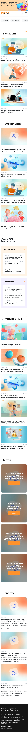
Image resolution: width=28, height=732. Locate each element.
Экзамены (5, 20)
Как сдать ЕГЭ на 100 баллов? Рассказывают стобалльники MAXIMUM (12, 265)
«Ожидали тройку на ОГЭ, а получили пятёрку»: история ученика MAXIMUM (11, 345)
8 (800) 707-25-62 (6, 728)
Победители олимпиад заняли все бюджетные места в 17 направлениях (13, 687)
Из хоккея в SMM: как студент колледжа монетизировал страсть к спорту (14, 422)
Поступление (15, 20)
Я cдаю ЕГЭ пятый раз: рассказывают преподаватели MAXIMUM (13, 303)
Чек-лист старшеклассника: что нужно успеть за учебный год (13, 291)
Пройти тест (14, 483)
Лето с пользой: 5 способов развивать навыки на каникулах (13, 259)
